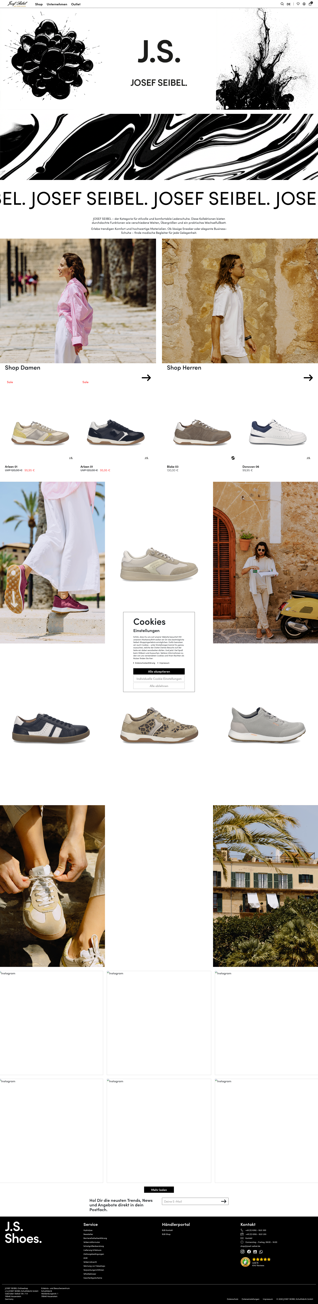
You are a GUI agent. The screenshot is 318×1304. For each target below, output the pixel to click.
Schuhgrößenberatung (93, 1246)
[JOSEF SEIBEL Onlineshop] (17, 3)
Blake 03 (173, 466)
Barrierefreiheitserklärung (95, 1238)
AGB (85, 1258)
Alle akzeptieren (159, 671)
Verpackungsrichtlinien (93, 1270)
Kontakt (248, 1238)
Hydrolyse (87, 1230)
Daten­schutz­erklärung (145, 663)
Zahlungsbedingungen (93, 1254)
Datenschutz (232, 1299)
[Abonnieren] (224, 1201)
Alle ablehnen (159, 686)
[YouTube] (255, 1251)
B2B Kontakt (167, 1230)
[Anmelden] (304, 4)
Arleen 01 (11, 466)
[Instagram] (242, 1251)
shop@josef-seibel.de (250, 1246)
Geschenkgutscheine (92, 1277)
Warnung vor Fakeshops (94, 1266)
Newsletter (88, 1234)
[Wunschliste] (298, 4)
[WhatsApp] (261, 1251)
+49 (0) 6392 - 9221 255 (256, 1234)
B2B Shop (166, 1234)
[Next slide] (146, 377)
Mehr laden (159, 1190)
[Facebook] (249, 1251)
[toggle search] (282, 4)
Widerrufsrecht (90, 1262)
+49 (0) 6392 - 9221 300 (255, 1230)
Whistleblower (89, 1273)
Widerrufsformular (91, 1242)
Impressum (268, 1299)
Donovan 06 (250, 466)
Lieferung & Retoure (92, 1250)
